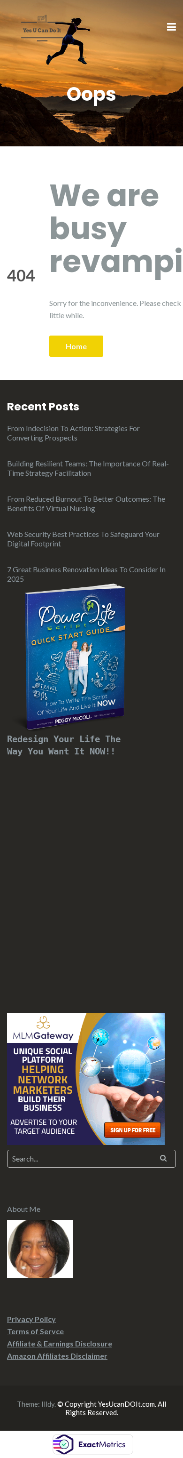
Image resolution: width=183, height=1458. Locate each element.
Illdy (47, 1404)
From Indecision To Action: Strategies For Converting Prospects (73, 433)
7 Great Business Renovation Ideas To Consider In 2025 (86, 574)
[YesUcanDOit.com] (42, 26)
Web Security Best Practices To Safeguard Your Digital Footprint (83, 538)
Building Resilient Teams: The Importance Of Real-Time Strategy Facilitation (88, 468)
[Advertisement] (91, 874)
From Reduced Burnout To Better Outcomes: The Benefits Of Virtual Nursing (86, 503)
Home (76, 346)
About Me (23, 1208)
